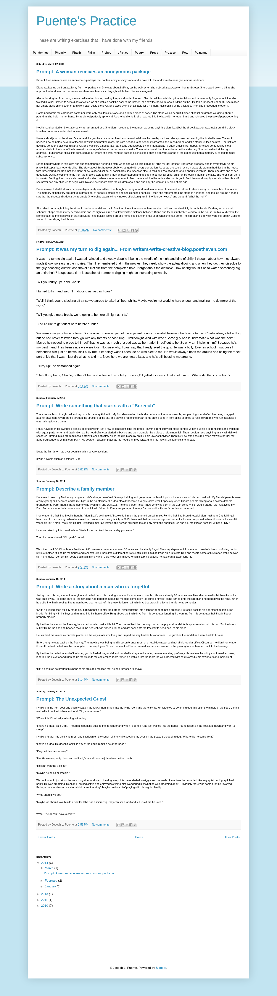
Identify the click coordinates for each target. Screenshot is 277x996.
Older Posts (232, 837)
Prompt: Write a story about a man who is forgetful (92, 586)
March (49, 868)
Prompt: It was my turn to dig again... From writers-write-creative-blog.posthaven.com (131, 249)
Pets (185, 52)
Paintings (201, 52)
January (51, 886)
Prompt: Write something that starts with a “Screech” (95, 405)
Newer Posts (46, 837)
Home (139, 837)
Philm (91, 52)
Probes (106, 52)
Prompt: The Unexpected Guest (71, 699)
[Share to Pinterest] (136, 230)
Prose (154, 52)
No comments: (103, 230)
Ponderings (40, 52)
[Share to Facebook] (132, 230)
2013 (45, 894)
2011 (44, 899)
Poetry (139, 52)
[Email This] (120, 230)
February (51, 880)
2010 (45, 905)
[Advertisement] (58, 936)
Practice (170, 52)
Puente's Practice (86, 21)
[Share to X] (128, 230)
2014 (45, 862)
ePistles (123, 52)
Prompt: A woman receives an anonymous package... (95, 71)
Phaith (76, 52)
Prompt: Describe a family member (75, 489)
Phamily (60, 52)
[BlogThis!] (124, 230)
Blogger (161, 967)
